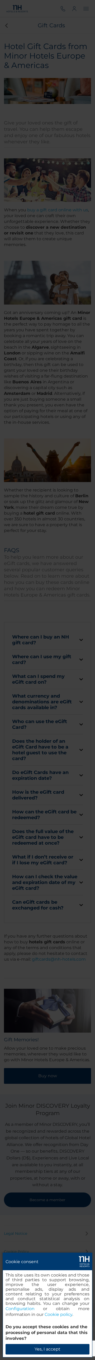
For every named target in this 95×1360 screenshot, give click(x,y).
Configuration (20, 1308)
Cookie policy (58, 1314)
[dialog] (47, 1305)
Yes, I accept (47, 1349)
